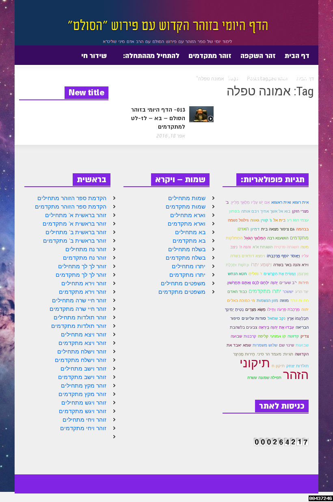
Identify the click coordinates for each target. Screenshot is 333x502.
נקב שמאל (276, 318)
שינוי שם (286, 345)
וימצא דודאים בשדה (247, 256)
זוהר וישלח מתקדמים (80, 360)
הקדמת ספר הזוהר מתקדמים (70, 206)
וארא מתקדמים (186, 223)
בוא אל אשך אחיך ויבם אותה (265, 211)
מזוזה (284, 300)
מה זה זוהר (299, 300)
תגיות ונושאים (288, 76)
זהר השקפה (258, 55)
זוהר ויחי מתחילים (84, 419)
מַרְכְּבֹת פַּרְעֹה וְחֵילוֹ (283, 309)
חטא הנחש (237, 273)
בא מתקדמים (189, 240)
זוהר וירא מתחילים (83, 283)
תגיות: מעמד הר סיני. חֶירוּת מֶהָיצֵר (263, 354)
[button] (22, 55)
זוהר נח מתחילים (85, 249)
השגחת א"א (262, 247)
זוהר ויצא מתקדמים (82, 343)
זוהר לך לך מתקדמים (81, 274)
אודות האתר (243, 80)
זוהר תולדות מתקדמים (78, 326)
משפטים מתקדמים (181, 291)
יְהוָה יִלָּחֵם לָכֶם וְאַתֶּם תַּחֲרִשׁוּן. (252, 282)
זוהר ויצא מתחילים (83, 334)
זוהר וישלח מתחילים (81, 351)
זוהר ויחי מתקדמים (83, 428)
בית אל (279, 220)
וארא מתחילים (187, 215)
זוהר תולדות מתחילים (80, 317)
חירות (303, 282)
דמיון (255, 229)
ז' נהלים (255, 273)
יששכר (288, 291)
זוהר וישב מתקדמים (82, 377)
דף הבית (297, 55)
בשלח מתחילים (186, 249)
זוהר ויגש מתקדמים (82, 411)
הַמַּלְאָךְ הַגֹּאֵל (255, 238)
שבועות (302, 345)
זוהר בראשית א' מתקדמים (74, 223)
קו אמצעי (278, 336)
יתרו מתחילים (188, 266)
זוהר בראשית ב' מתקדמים (74, 240)
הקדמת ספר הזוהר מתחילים (71, 198)
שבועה (236, 336)
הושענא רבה (277, 238)
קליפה (263, 336)
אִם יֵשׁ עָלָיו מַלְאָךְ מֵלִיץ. (250, 202)
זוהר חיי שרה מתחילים (79, 300)
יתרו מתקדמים (187, 274)
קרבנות (250, 336)
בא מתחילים (190, 232)
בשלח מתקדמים (185, 257)
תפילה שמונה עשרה (264, 377)
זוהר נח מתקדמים (84, 257)
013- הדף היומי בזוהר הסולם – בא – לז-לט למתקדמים (158, 118)
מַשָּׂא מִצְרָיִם (255, 309)
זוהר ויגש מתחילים (83, 402)
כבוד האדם (237, 291)
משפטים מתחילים (183, 283)
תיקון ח (278, 365)
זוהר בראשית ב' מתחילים (75, 232)
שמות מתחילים (186, 198)
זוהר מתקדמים (209, 55)
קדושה (293, 336)
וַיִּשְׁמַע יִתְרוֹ (261, 264)
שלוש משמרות (265, 345)
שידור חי (94, 55)
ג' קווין (266, 220)
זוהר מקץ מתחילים (83, 385)
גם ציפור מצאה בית (277, 229)
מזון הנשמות (267, 300)
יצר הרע (302, 291)
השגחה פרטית (286, 247)
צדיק (305, 336)
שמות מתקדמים (185, 206)
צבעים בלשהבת (243, 327)
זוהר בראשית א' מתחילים (75, 215)
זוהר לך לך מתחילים (82, 266)
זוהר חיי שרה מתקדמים (78, 308)
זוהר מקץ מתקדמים (82, 394)
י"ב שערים (288, 282)
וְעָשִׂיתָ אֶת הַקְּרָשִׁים (280, 273)
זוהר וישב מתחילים (83, 368)
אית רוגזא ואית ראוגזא (290, 202)
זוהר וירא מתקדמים (82, 291)
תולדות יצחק (297, 365)
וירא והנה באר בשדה (291, 264)
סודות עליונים (254, 318)
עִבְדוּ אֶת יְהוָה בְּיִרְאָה (276, 327)
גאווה (254, 220)
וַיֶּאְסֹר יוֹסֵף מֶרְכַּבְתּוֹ (283, 256)
